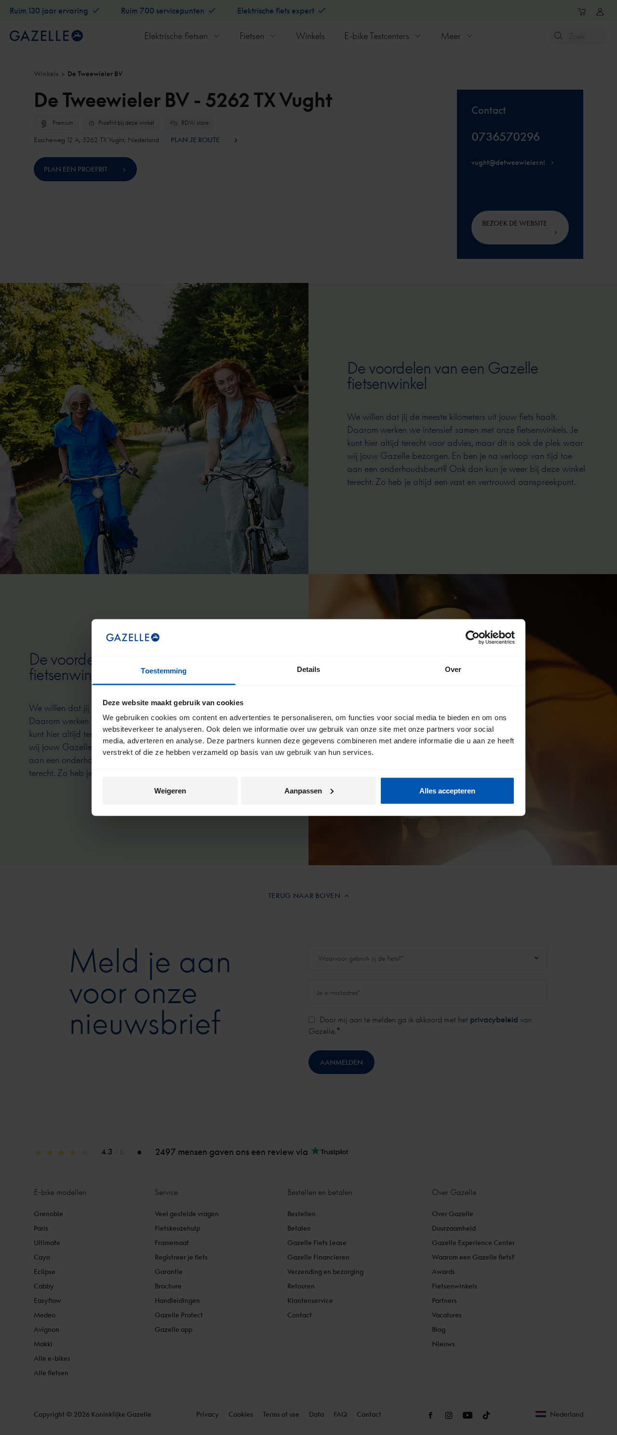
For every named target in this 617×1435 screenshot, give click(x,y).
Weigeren (170, 790)
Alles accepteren (447, 790)
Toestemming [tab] (164, 671)
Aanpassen (303, 790)
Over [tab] (453, 669)
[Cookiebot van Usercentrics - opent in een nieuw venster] (472, 637)
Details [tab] (309, 669)
